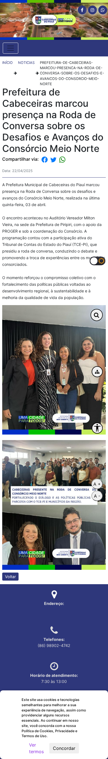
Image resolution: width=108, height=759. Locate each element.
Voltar (10, 576)
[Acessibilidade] (97, 428)
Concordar (64, 748)
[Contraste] (97, 260)
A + (97, 484)
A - (97, 496)
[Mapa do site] (97, 371)
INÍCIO (7, 63)
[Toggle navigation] (10, 48)
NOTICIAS (26, 63)
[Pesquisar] (96, 315)
